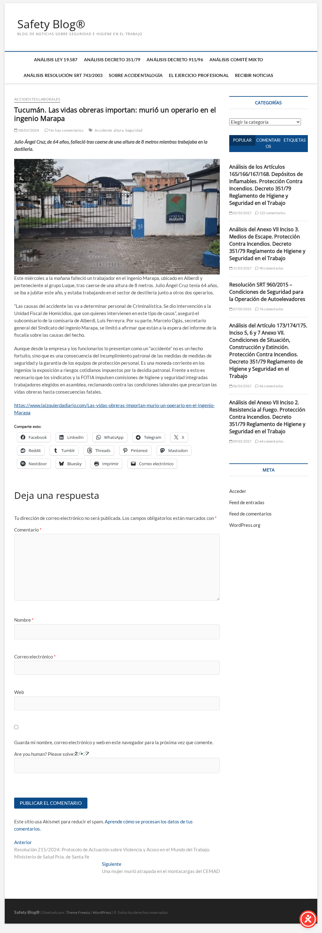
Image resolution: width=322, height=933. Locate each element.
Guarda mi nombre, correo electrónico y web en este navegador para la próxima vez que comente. (113, 742)
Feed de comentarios (250, 513)
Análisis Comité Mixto (236, 59)
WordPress (101, 912)
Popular (242, 140)
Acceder (237, 491)
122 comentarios (272, 213)
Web (19, 692)
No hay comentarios (65, 130)
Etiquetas (295, 140)
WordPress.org (244, 525)
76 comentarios (271, 309)
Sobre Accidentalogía (136, 75)
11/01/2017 (241, 268)
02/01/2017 (241, 213)
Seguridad (133, 130)
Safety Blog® (51, 24)
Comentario (28, 529)
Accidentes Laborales (37, 99)
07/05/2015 (241, 309)
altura (119, 130)
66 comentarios (271, 386)
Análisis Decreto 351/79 (112, 59)
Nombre (24, 620)
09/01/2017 (241, 441)
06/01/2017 (241, 386)
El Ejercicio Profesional (199, 75)
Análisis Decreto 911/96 (175, 59)
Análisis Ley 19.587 (56, 59)
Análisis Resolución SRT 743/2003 (63, 75)
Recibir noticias (254, 75)
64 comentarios (271, 441)
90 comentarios (271, 268)
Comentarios (268, 143)
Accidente (103, 130)
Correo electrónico (35, 656)
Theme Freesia (78, 912)
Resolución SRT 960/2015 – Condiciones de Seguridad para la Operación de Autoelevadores (267, 292)
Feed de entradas (246, 502)
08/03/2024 (28, 130)
